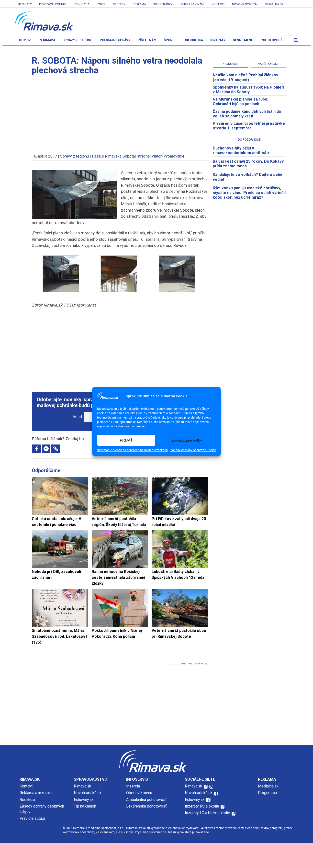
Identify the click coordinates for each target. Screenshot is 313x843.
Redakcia (27, 799)
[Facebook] (36, 448)
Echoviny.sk (84, 799)
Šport (169, 40)
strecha (143, 156)
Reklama (139, 4)
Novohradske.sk (244, 4)
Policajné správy (115, 40)
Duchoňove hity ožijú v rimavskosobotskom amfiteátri (241, 150)
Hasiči (97, 156)
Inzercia (133, 786)
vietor (157, 156)
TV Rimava (46, 40)
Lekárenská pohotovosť (147, 806)
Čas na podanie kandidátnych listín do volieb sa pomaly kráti (247, 113)
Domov (25, 40)
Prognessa (267, 792)
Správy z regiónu (77, 40)
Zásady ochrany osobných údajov (193, 450)
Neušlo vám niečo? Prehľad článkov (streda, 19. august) (245, 77)
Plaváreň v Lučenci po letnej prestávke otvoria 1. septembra (249, 125)
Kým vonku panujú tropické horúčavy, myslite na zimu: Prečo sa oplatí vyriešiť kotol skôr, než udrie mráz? (249, 193)
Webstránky (162, 4)
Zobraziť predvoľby (187, 440)
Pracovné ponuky (53, 4)
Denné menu (243, 40)
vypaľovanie (174, 156)
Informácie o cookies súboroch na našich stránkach (132, 450)
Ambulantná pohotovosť (147, 799)
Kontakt (218, 4)
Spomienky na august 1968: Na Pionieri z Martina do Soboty (248, 89)
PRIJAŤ (126, 440)
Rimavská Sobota (120, 156)
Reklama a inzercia (36, 792)
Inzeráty (25, 4)
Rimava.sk (82, 786)
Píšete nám (147, 40)
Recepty (119, 4)
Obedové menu (139, 792)
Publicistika (192, 40)
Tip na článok (85, 806)
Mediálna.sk (274, 4)
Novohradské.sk (87, 792)
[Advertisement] (120, 112)
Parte (101, 4)
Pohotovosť (271, 40)
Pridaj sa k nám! (192, 4)
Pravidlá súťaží (32, 818)
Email (77, 417)
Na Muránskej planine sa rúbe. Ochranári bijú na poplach (240, 101)
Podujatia (81, 4)
